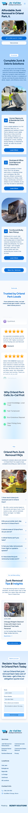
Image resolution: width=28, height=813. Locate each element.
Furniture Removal (7, 753)
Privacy (17, 753)
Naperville (4, 771)
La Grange (4, 774)
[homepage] (14, 3)
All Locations (5, 780)
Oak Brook (5, 777)
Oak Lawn (4, 765)
